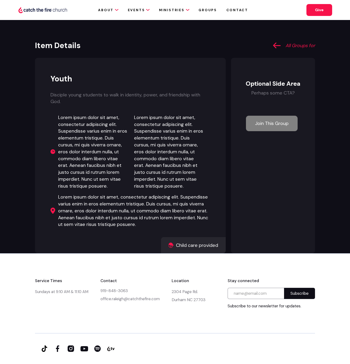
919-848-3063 (114, 290)
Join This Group (272, 123)
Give (319, 9)
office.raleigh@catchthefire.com (130, 298)
